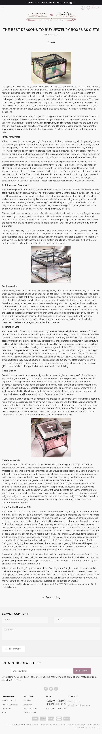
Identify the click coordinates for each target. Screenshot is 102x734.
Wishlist (88, 7)
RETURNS (28, 705)
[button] (3, 9)
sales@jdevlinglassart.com (78, 705)
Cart (94, 7)
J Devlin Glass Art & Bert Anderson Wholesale (65, 725)
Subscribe (82, 671)
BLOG (4, 713)
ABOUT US (6, 709)
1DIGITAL (95, 728)
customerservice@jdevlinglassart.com (20, 584)
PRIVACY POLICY (31, 709)
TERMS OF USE (30, 713)
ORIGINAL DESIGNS (10, 705)
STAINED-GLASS (9, 701)
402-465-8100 (83, 7)
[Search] (98, 7)
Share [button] (52, 42)
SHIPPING (28, 701)
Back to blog (52, 597)
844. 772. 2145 (73, 701)
